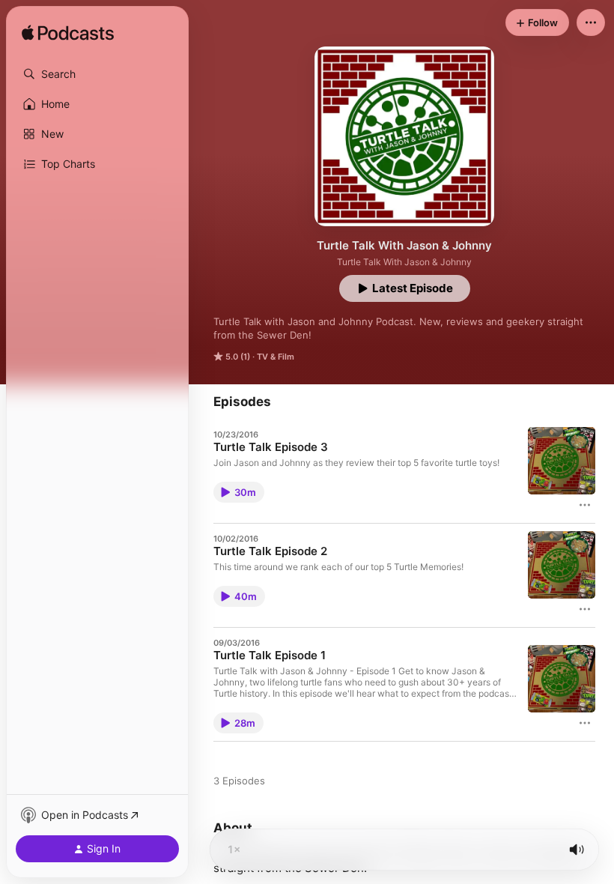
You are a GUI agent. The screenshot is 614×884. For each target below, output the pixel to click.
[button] (97, 74)
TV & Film (275, 356)
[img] (68, 33)
